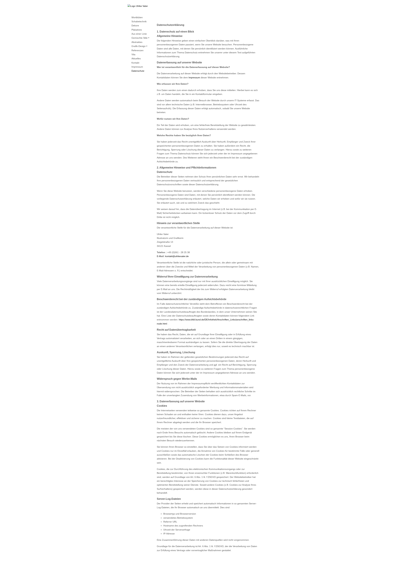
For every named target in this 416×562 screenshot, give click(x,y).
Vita (133, 54)
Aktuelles (136, 58)
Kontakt (135, 63)
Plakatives (136, 30)
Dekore (135, 25)
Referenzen (137, 50)
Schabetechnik (139, 21)
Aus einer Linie (139, 34)
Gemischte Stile (139, 38)
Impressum (137, 67)
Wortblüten (137, 17)
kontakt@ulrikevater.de (177, 256)
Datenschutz (137, 71)
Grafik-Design (138, 46)
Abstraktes (136, 42)
